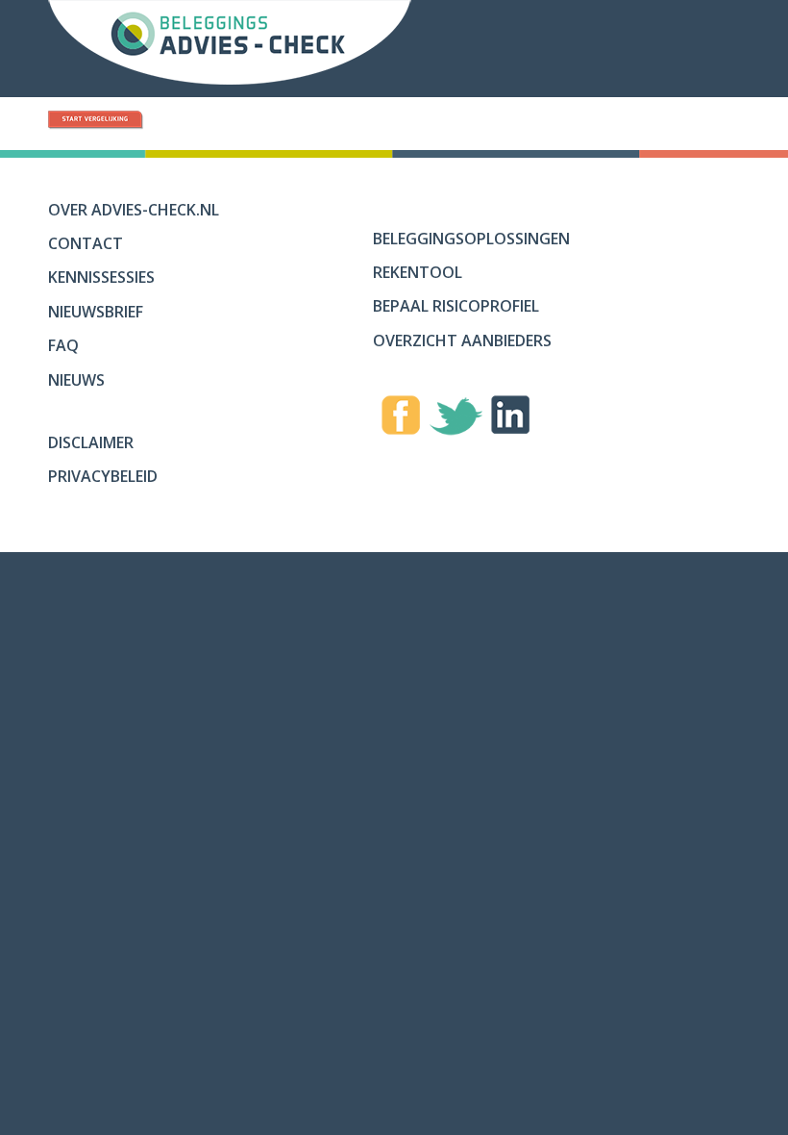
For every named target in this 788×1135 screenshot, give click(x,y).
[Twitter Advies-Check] (456, 420)
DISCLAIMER (91, 442)
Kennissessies (101, 277)
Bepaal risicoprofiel (456, 305)
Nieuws (76, 380)
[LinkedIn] (510, 418)
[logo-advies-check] (229, 48)
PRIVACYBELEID (103, 476)
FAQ (63, 345)
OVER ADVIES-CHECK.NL (133, 209)
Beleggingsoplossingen (471, 238)
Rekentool (417, 272)
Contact (85, 243)
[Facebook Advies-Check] (401, 418)
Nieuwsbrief (95, 311)
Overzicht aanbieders (462, 340)
